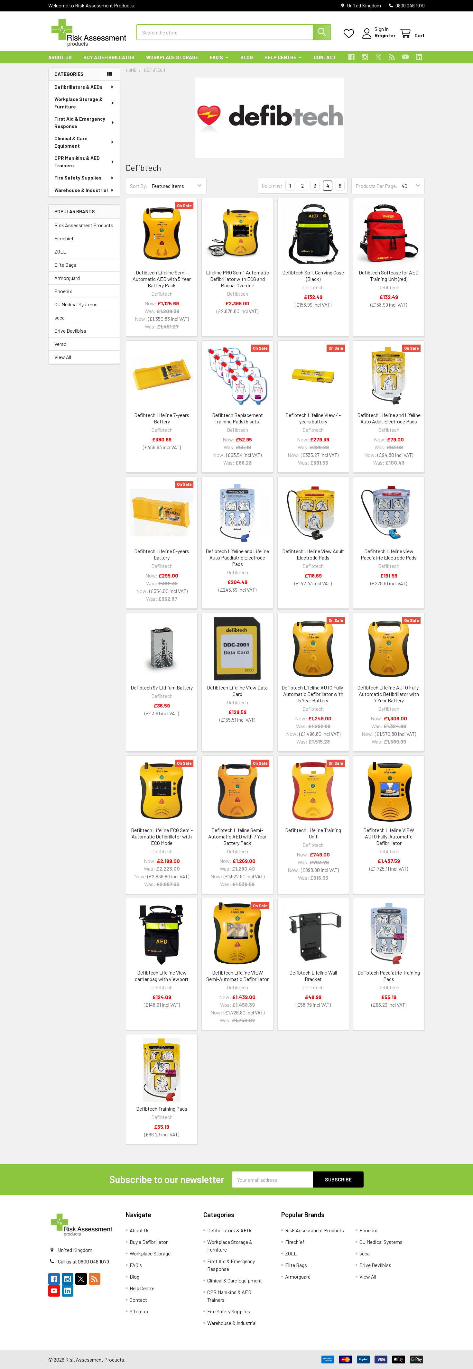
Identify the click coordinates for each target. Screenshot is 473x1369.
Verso (60, 344)
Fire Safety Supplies (77, 177)
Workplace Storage (172, 57)
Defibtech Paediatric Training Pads (388, 975)
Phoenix (63, 291)
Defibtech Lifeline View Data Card (237, 690)
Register (385, 35)
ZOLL (60, 251)
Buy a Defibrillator (108, 57)
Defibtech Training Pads (161, 1108)
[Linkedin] (419, 57)
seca (59, 317)
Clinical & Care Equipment (71, 142)
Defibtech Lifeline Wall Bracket (313, 975)
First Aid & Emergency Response (79, 122)
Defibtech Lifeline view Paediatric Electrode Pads (389, 554)
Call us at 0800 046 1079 (83, 1261)
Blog (246, 57)
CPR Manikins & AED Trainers (77, 161)
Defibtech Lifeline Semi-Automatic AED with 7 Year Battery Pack (237, 836)
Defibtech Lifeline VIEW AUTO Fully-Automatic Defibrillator (388, 836)
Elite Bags (65, 265)
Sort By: (139, 186)
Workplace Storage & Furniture (78, 102)
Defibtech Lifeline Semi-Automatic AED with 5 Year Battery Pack (162, 278)
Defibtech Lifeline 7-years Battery (161, 418)
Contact (325, 57)
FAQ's (216, 57)
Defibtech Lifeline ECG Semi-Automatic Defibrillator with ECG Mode (162, 836)
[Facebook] (351, 57)
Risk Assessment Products (83, 225)
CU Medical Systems (75, 304)
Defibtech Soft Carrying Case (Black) (313, 275)
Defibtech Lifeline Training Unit (313, 833)
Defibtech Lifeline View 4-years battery (313, 418)
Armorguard (67, 278)
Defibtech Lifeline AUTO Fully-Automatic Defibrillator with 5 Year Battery (313, 693)
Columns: (272, 185)
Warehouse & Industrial (81, 190)
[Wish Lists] (350, 34)
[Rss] (392, 57)
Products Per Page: (377, 186)
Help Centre (280, 57)
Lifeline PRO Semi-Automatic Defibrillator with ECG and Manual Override (237, 278)
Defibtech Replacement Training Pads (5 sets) (237, 418)
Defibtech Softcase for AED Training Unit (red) (389, 275)
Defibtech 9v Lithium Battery (162, 687)
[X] (378, 57)
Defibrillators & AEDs (78, 87)
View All (62, 357)
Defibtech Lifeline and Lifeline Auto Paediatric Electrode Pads (237, 557)
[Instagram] (365, 57)
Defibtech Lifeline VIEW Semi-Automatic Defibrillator (237, 975)
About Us (60, 57)
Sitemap (139, 1311)
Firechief (64, 238)
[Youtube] (405, 57)
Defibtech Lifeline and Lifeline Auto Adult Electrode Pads (389, 418)
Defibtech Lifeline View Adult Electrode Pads (313, 554)
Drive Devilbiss (70, 331)
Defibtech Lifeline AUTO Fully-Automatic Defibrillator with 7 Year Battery (389, 693)
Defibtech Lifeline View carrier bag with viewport (162, 975)
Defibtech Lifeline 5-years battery (161, 554)
